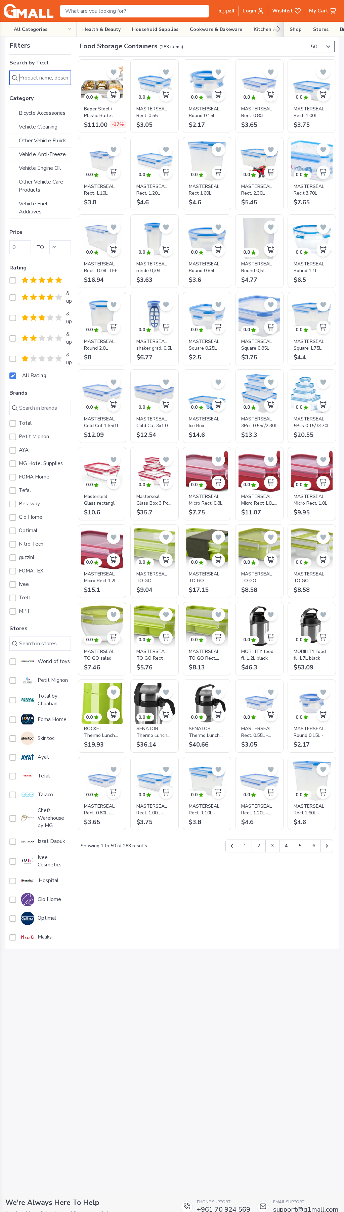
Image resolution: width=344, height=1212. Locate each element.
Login (250, 10)
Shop (296, 29)
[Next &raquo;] (326, 846)
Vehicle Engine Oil (40, 168)
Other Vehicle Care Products (41, 186)
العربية (226, 10)
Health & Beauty (101, 29)
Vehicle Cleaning (38, 127)
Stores (321, 29)
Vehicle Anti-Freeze (42, 154)
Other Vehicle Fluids (43, 140)
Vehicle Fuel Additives (33, 207)
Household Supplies (155, 29)
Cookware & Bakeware (216, 29)
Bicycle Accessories (42, 113)
